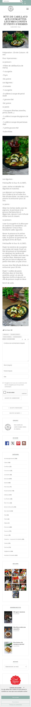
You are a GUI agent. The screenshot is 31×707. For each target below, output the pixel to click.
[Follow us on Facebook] (7, 443)
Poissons (6, 527)
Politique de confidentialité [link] (15, 704)
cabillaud (5, 334)
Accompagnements (9, 458)
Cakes (6, 462)
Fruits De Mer (7, 491)
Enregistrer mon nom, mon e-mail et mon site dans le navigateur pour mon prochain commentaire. (16, 384)
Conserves (7, 470)
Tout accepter (15, 697)
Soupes (6, 535)
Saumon (6, 531)
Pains (5, 519)
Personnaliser (15, 702)
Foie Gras (6, 486)
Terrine (6, 547)
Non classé (7, 511)
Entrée (6, 482)
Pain (5, 515)
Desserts (6, 478)
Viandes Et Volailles (9, 555)
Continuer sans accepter (15, 687)
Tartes (6, 543)
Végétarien (7, 551)
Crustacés (7, 474)
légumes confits (15, 334)
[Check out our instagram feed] (24, 443)
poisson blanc (17, 336)
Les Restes (7, 499)
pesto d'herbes (7, 336)
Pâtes (5, 523)
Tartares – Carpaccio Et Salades (12, 539)
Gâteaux (6, 495)
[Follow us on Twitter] (13, 443)
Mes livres (7, 503)
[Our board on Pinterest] (18, 443)
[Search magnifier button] (21, 1)
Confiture (6, 466)
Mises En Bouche (8, 507)
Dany (19, 27)
